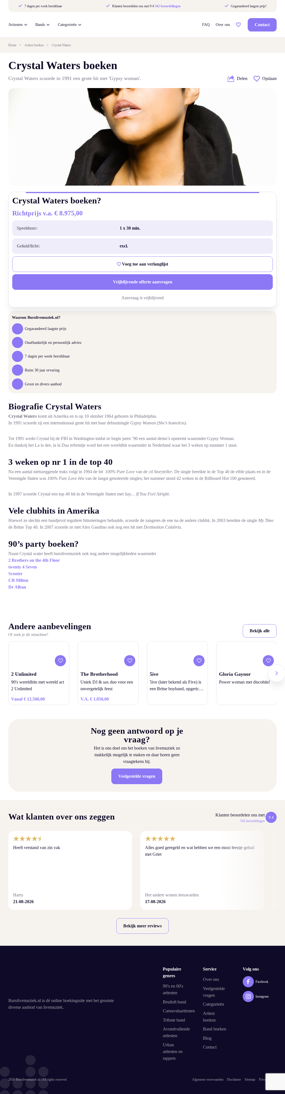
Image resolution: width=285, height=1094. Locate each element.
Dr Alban (17, 587)
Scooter (15, 573)
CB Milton (18, 580)
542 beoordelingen (168, 6)
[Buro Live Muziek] (146, 25)
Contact (262, 24)
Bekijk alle (260, 630)
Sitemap (250, 1079)
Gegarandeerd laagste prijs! (248, 6)
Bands (40, 25)
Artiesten (15, 25)
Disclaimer (234, 1079)
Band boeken (214, 1029)
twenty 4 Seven (22, 567)
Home (12, 45)
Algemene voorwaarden (207, 1079)
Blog (207, 1038)
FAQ (206, 25)
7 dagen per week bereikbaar (43, 6)
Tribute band (174, 1020)
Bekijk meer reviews (142, 925)
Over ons (223, 25)
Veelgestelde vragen (136, 776)
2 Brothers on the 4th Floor (34, 560)
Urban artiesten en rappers (173, 1051)
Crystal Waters (61, 45)
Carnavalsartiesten (179, 1010)
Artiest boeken (34, 45)
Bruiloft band (174, 1002)
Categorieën (67, 25)
